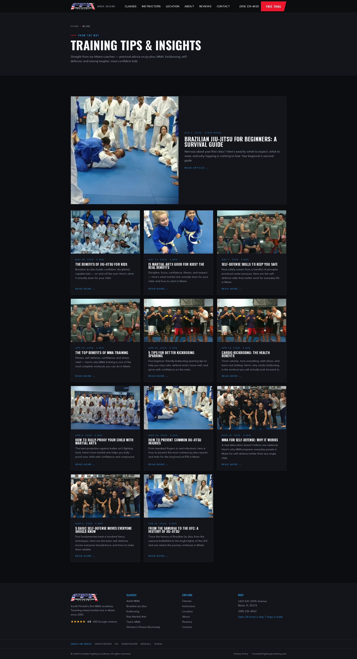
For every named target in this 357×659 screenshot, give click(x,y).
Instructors (151, 6)
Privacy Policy (241, 653)
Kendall (146, 643)
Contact (223, 6)
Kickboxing (132, 611)
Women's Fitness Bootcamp (143, 627)
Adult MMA (133, 601)
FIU (116, 643)
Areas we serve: (81, 643)
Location (172, 6)
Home (75, 26)
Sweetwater (129, 643)
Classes (130, 6)
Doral (158, 643)
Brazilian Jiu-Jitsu (136, 606)
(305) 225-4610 (249, 6)
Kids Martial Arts (136, 616)
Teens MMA (133, 621)
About (189, 6)
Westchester (103, 643)
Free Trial (273, 6)
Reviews (205, 6)
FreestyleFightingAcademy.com (269, 653)
